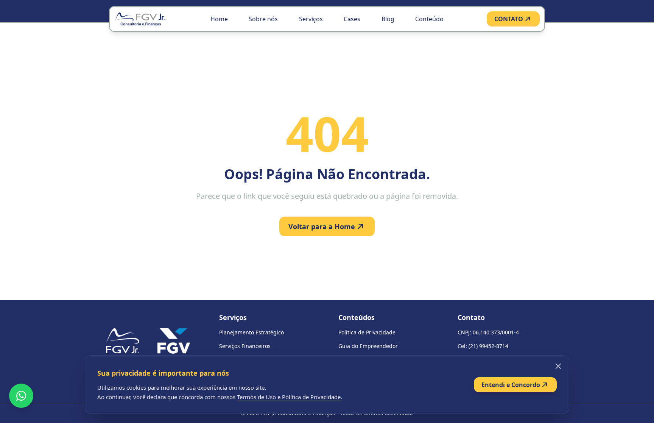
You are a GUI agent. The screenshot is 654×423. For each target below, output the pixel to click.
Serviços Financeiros (245, 346)
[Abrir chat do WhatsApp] (21, 396)
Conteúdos (356, 317)
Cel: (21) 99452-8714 (483, 346)
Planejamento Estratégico (251, 332)
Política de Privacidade (367, 332)
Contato (471, 317)
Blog (388, 19)
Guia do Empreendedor (368, 346)
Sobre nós (263, 19)
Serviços (311, 19)
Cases (352, 19)
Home (219, 19)
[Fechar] (558, 366)
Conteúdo (429, 19)
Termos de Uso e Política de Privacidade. (289, 397)
